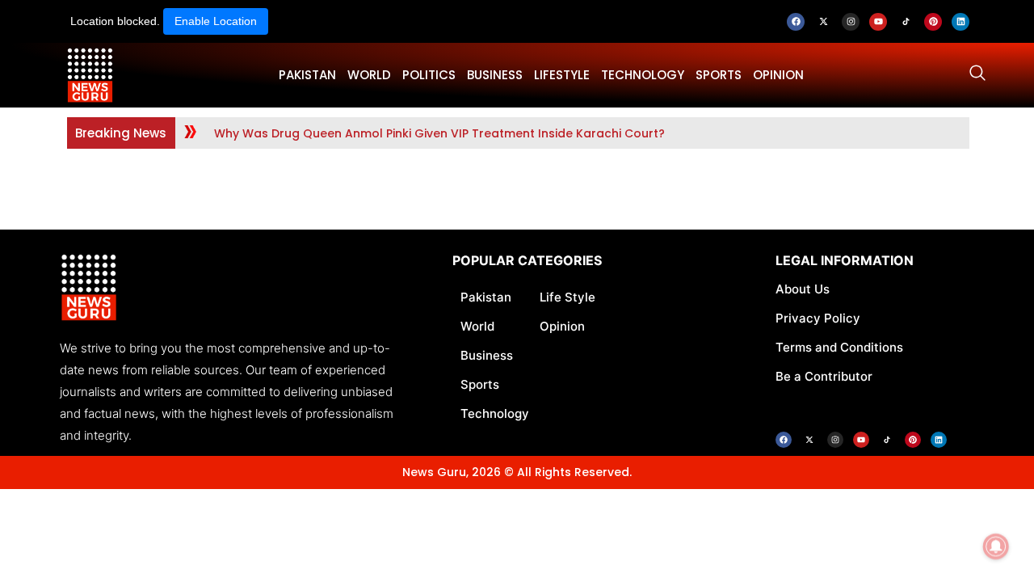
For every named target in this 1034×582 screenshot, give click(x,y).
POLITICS (429, 74)
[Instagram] (851, 22)
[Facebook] (796, 22)
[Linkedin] (960, 22)
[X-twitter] (823, 22)
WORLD (369, 74)
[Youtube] (878, 22)
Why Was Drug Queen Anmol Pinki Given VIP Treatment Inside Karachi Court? (439, 133)
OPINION (778, 74)
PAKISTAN (307, 74)
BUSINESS (495, 74)
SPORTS (719, 74)
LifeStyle (562, 74)
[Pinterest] (933, 22)
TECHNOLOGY (642, 74)
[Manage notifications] (996, 546)
